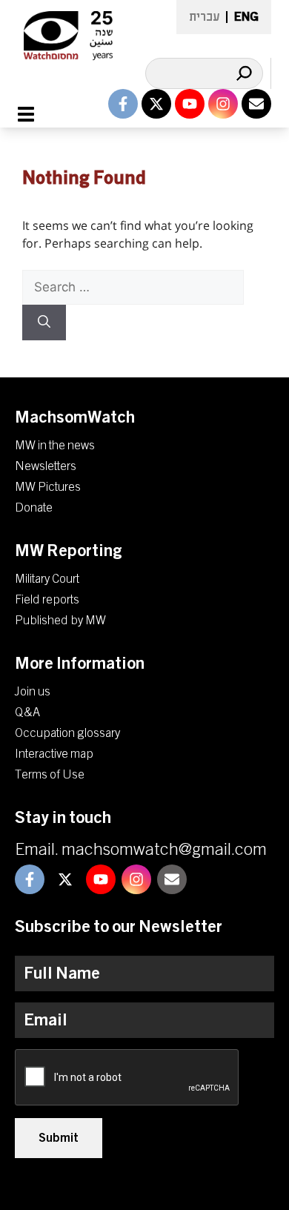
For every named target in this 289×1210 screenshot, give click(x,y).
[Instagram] (223, 104)
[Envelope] (256, 104)
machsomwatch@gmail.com (164, 850)
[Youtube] (190, 104)
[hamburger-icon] (34, 114)
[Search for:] (133, 287)
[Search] (243, 73)
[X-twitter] (156, 104)
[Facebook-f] (123, 104)
